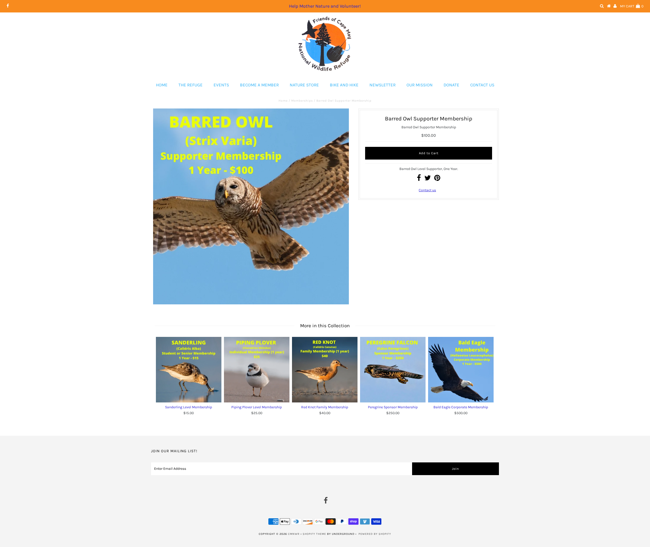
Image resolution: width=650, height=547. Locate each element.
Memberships (302, 100)
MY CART (631, 6)
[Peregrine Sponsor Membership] (393, 369)
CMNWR (294, 534)
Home (162, 84)
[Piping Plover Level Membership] (256, 369)
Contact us (427, 190)
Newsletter (382, 84)
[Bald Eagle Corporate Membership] (461, 369)
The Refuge (190, 84)
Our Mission (420, 84)
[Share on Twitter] (427, 179)
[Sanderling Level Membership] (188, 369)
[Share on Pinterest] (437, 179)
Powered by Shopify (375, 534)
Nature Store (304, 84)
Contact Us (482, 84)
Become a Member (259, 84)
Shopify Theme (314, 534)
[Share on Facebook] (419, 179)
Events (221, 84)
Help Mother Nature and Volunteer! (325, 6)
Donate (451, 84)
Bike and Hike (344, 84)
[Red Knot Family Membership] (325, 369)
